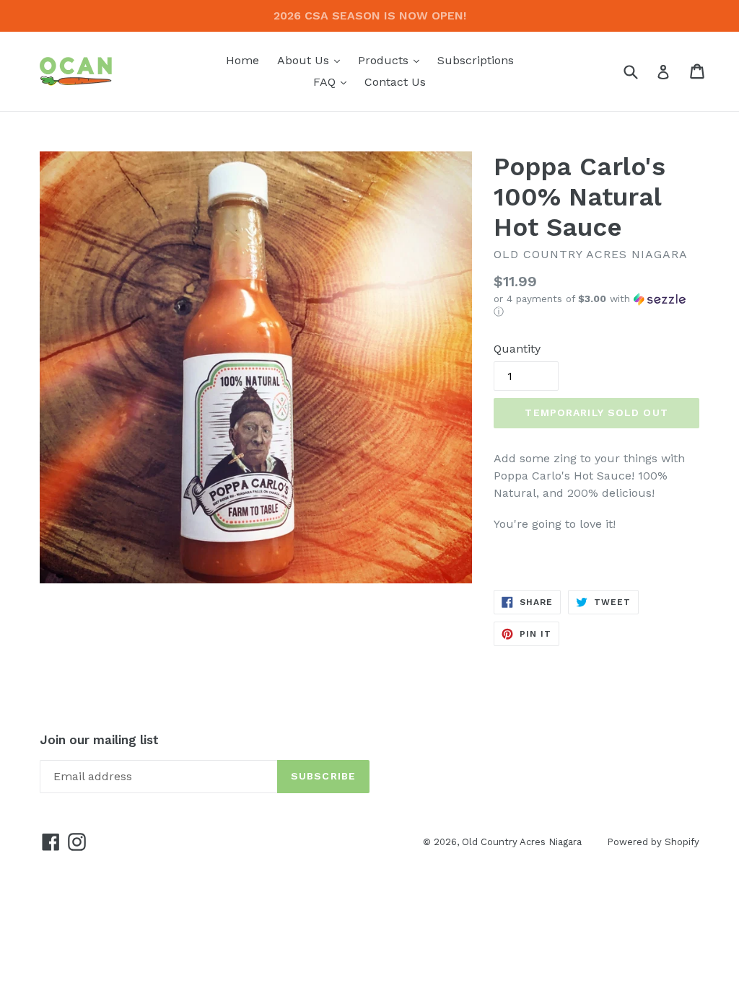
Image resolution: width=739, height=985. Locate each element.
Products (392, 60)
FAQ (333, 81)
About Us (312, 60)
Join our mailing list (99, 740)
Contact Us (395, 82)
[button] (596, 305)
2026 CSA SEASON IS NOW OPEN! (370, 15)
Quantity (517, 348)
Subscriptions (475, 60)
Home (242, 60)
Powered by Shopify (653, 841)
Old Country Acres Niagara (522, 841)
